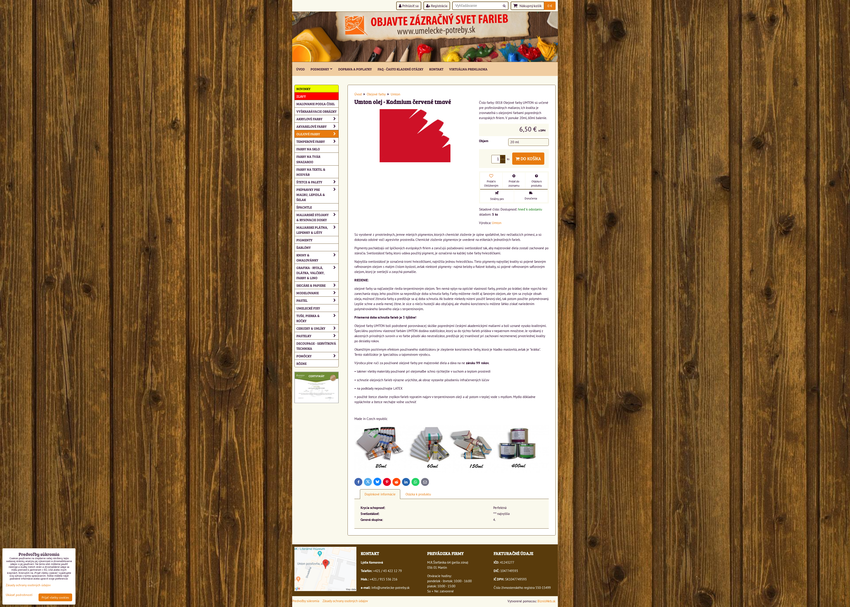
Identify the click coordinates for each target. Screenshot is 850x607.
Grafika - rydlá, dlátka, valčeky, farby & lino (310, 272)
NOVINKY (303, 88)
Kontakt (436, 69)
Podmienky (320, 69)
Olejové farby (308, 133)
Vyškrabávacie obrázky (316, 111)
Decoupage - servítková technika (316, 346)
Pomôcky (304, 356)
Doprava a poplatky (355, 69)
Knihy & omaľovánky (307, 257)
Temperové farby (310, 141)
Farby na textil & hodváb (310, 172)
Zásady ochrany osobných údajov (345, 601)
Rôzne (301, 363)
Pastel (301, 300)
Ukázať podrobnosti (19, 595)
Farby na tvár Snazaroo (308, 159)
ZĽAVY (301, 96)
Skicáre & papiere (311, 285)
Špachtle (304, 207)
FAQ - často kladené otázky (400, 69)
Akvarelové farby (311, 126)
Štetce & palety (309, 182)
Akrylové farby (309, 118)
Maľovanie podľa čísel (315, 103)
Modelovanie (307, 292)
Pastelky (303, 335)
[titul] (425, 60)
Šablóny (303, 247)
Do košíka (530, 158)
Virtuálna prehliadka (468, 69)
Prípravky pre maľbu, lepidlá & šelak (310, 194)
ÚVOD (300, 69)
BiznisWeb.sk (546, 601)
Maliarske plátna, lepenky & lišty (312, 230)
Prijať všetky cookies (55, 597)
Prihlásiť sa (410, 6)
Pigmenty (304, 240)
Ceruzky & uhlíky (310, 328)
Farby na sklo (308, 149)
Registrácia (438, 6)
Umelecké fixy (308, 308)
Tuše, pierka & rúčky (308, 318)
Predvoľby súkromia (305, 601)
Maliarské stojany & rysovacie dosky (312, 217)
